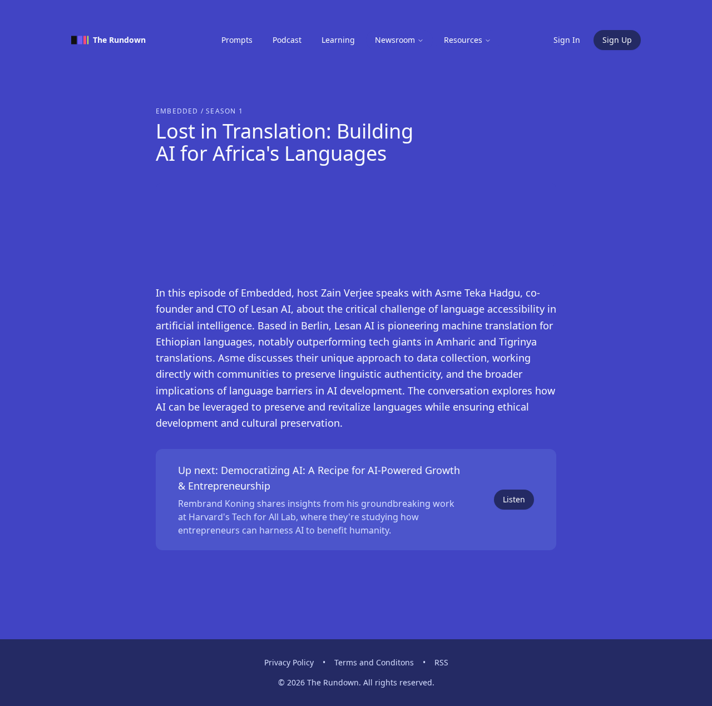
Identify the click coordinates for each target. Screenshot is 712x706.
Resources (463, 39)
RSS (441, 662)
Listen (514, 499)
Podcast (287, 39)
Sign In (566, 39)
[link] (356, 499)
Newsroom (395, 39)
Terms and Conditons (374, 662)
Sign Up (617, 39)
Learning (338, 39)
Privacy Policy (289, 662)
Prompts (237, 39)
